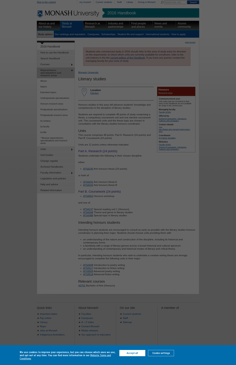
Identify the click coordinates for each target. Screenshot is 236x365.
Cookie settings (161, 353)
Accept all (132, 353)
